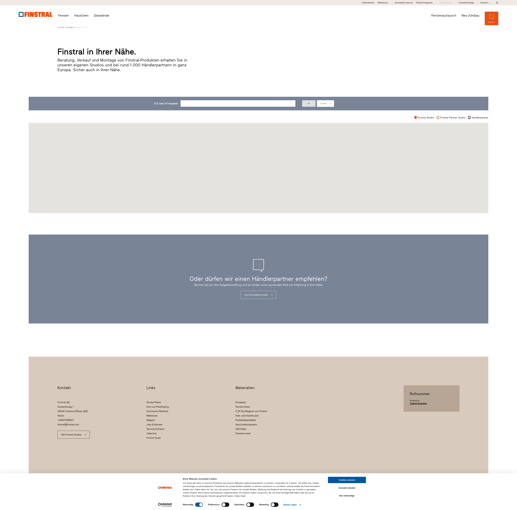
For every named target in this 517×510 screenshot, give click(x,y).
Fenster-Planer (153, 402)
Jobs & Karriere (154, 424)
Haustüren (81, 15)
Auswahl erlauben (346, 488)
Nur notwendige (346, 496)
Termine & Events (155, 429)
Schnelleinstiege (466, 2)
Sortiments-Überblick (157, 411)
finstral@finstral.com (68, 424)
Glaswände (101, 15)
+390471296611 (65, 420)
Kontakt (70, 27)
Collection (151, 433)
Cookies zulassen (347, 480)
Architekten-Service (404, 2)
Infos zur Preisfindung (157, 406)
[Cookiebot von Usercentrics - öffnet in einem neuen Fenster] (165, 505)
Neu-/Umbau (470, 15)
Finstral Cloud (153, 438)
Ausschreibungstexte (246, 424)
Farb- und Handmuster (247, 415)
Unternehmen (368, 2)
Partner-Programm (424, 2)
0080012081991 (418, 403)
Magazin (150, 420)
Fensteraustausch (443, 15)
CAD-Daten (241, 429)
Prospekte (240, 402)
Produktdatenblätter (245, 420)
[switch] (225, 504)
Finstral (60, 27)
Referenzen (383, 2)
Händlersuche (445, 2)
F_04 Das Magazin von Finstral (251, 411)
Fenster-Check (242, 406)
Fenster (63, 15)
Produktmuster (243, 433)
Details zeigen (290, 505)
